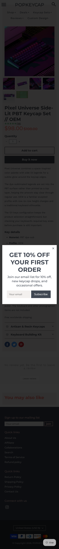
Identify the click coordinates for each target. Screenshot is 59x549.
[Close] (53, 248)
